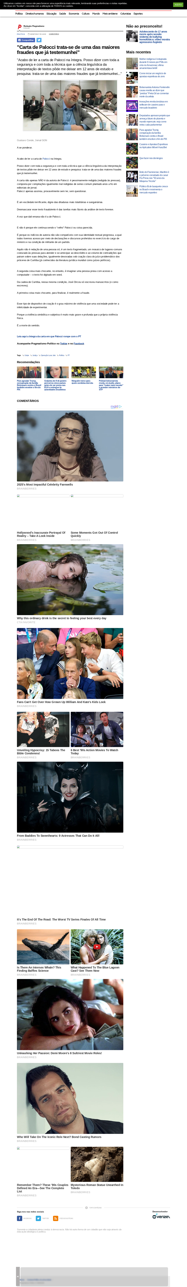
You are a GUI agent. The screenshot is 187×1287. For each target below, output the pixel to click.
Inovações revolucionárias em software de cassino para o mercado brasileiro (153, 104)
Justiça (35, 355)
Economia (74, 14)
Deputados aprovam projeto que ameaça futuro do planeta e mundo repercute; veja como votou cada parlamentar (154, 120)
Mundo (96, 14)
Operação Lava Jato (48, 355)
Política (19, 14)
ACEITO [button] (178, 5)
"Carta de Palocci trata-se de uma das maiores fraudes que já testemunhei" (68, 49)
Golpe (27, 355)
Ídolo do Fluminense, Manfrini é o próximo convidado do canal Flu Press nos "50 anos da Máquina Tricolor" (154, 176)
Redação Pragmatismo (34, 26)
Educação (52, 14)
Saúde (62, 14)
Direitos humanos (35, 14)
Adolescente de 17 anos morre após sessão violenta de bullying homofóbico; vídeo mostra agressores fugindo (154, 36)
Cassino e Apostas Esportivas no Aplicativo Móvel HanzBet (153, 146)
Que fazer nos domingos (151, 158)
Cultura (85, 14)
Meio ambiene (110, 14)
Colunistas (125, 14)
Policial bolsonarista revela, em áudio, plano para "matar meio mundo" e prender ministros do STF (111, 385)
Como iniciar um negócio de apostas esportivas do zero (152, 75)
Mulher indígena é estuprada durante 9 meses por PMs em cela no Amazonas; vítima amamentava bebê (153, 63)
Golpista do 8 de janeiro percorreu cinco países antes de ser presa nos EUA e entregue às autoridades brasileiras (55, 385)
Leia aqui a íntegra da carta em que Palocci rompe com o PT (49, 336)
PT (69, 355)
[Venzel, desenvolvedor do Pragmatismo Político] (161, 1216)
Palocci (46, 158)
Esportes (138, 14)
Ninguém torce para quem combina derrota (82, 382)
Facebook (79, 343)
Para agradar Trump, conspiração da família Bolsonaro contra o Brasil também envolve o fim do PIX (29, 385)
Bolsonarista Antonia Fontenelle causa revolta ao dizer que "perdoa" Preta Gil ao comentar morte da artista (154, 92)
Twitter (63, 343)
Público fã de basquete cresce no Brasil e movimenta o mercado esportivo (153, 189)
